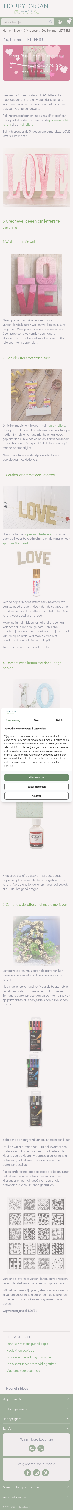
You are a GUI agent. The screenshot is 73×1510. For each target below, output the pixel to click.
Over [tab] (36, 720)
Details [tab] (60, 720)
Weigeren (37, 795)
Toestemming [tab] (13, 720)
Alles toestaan (36, 777)
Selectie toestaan (36, 786)
